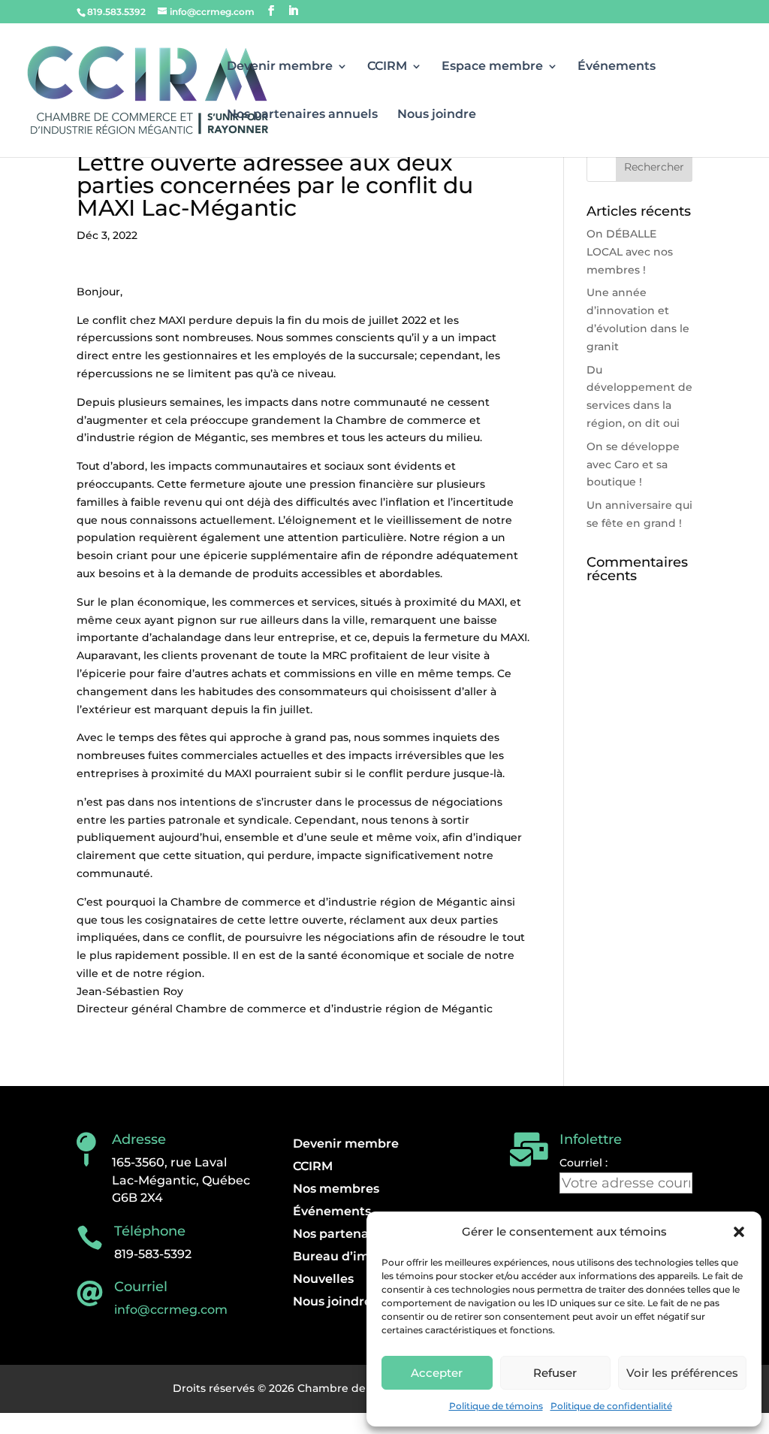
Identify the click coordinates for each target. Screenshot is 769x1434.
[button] (738, 1231)
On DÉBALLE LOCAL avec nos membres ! (630, 252)
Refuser (555, 1373)
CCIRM (387, 67)
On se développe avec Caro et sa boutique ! (633, 464)
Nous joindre (436, 115)
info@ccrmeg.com (171, 1309)
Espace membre (492, 67)
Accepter (437, 1373)
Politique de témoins (496, 1405)
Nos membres (336, 1190)
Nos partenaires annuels (302, 115)
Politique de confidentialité (611, 1405)
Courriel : (583, 1162)
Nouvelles (323, 1280)
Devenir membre (280, 67)
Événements (617, 67)
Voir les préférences (682, 1373)
